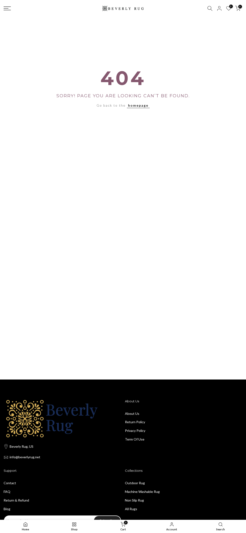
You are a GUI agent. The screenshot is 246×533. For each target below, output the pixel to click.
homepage (138, 105)
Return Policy (135, 422)
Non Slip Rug (134, 500)
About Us (132, 413)
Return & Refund (16, 500)
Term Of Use (134, 439)
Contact (10, 483)
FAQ (7, 492)
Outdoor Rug (135, 483)
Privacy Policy (135, 431)
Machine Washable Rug (142, 492)
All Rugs (131, 509)
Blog (7, 509)
